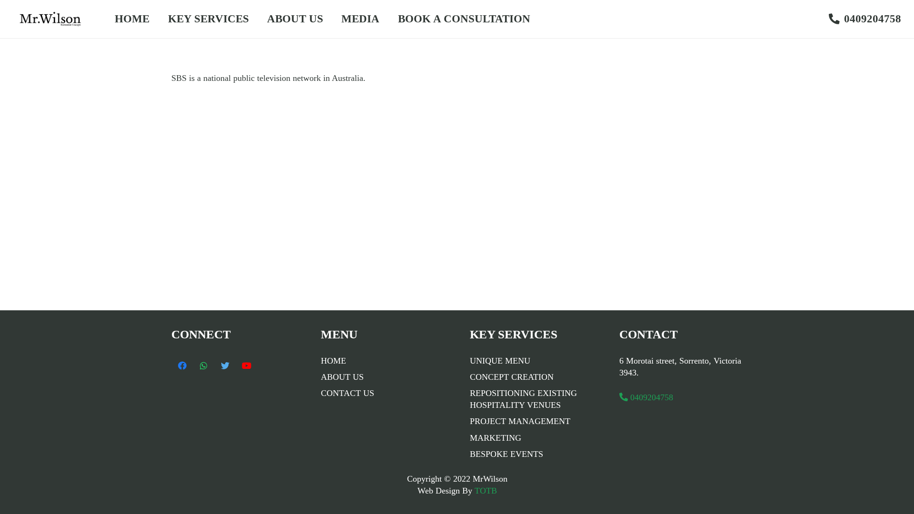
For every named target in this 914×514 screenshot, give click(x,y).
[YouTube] (246, 365)
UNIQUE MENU (500, 361)
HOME (333, 361)
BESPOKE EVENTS (506, 454)
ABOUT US (342, 377)
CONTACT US (347, 393)
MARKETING (495, 438)
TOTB (484, 490)
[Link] (53, 19)
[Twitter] (225, 365)
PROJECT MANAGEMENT (520, 421)
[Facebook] (182, 365)
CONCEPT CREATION (512, 377)
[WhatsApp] (203, 365)
